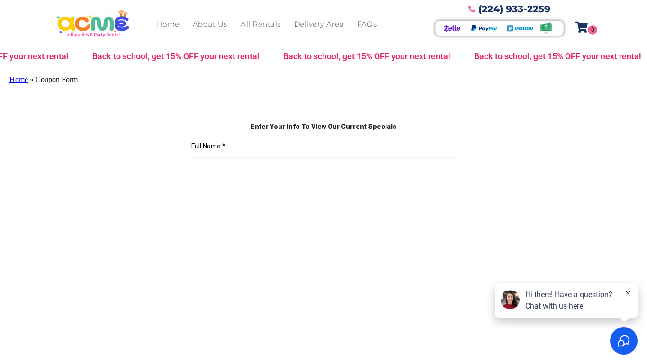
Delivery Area (319, 23)
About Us (210, 23)
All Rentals (261, 23)
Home (168, 23)
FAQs (367, 23)
